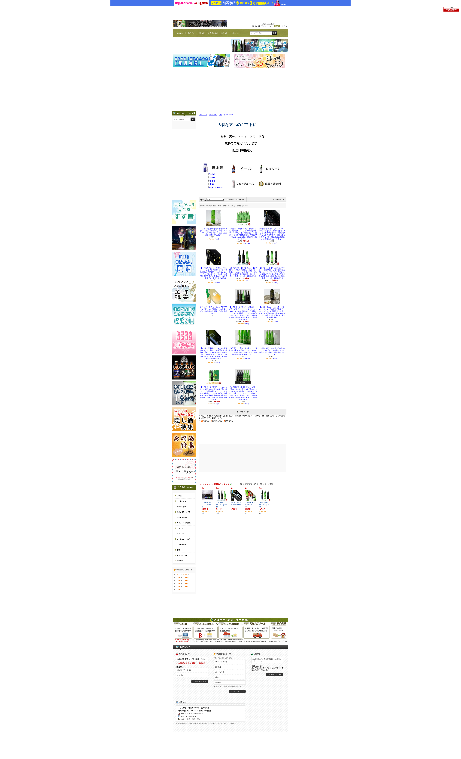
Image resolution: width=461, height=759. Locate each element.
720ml (212, 174)
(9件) (247, 324)
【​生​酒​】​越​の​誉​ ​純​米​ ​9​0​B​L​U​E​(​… (236, 505)
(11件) (276, 282)
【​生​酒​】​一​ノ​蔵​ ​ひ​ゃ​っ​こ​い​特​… (250, 505)
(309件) (275, 358)
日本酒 (220, 114)
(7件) (247, 403)
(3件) (217, 404)
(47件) (276, 243)
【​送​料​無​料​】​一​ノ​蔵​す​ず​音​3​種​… (221, 505)
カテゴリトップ (203, 114)
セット (212, 181)
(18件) (217, 282)
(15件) (247, 280)
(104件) (247, 358)
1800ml (212, 177)
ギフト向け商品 (213, 114)
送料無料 (241, 200)
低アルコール (215, 187)
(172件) (247, 243)
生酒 (211, 184)
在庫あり (232, 200)
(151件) (217, 239)
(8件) (276, 321)
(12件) (217, 363)
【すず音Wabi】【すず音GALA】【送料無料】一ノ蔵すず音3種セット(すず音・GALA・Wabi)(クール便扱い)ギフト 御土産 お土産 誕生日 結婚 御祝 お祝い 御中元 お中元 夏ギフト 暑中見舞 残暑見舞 (243, 272)
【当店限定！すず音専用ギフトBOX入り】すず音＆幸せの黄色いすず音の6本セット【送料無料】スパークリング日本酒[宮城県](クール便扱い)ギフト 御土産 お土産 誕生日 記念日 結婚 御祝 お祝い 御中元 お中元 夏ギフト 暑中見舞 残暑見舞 (213, 393)
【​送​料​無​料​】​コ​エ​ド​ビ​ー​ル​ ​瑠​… (207, 505)
